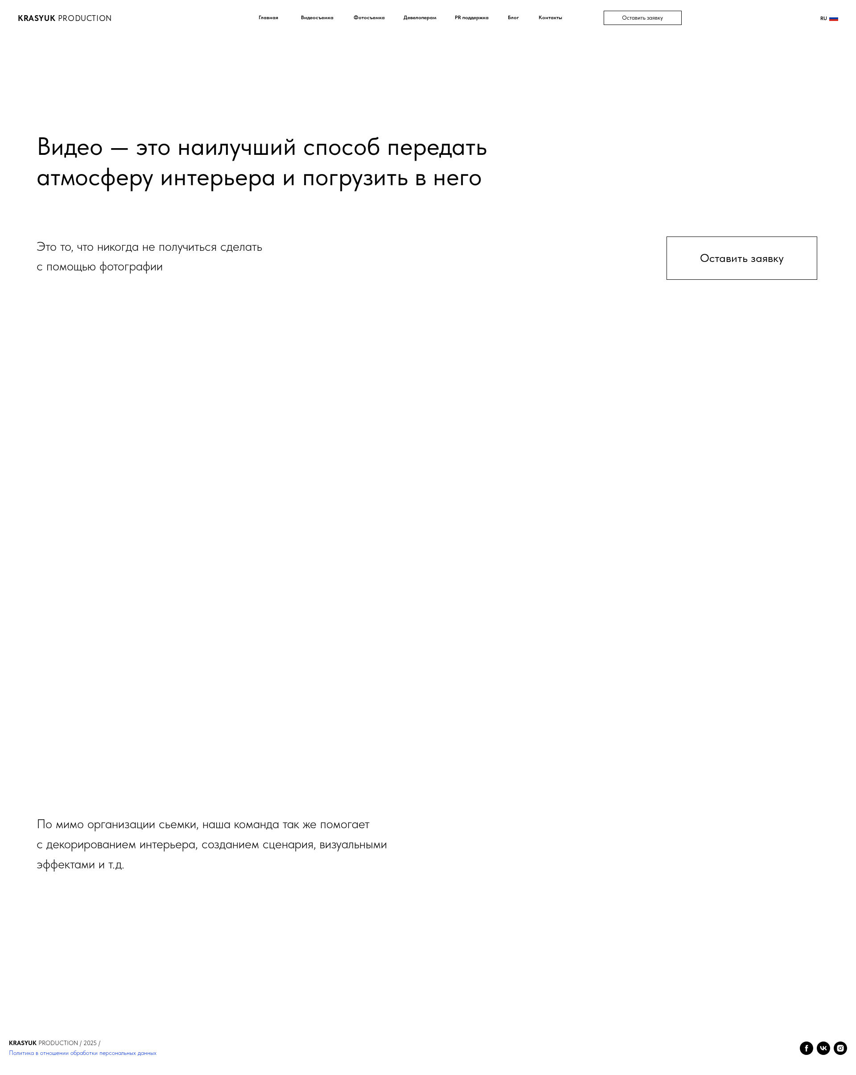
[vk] (823, 1048)
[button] (643, 18)
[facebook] (806, 1048)
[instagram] (840, 1048)
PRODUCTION (65, 18)
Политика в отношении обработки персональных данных (82, 1052)
